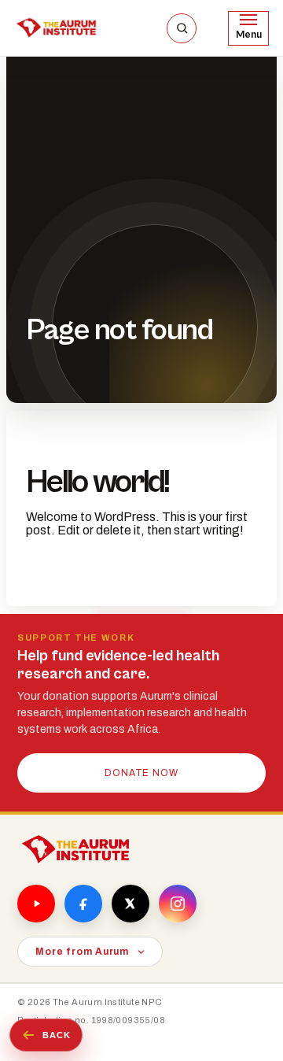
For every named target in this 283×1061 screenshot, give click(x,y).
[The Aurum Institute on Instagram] (178, 903)
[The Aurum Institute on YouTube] (36, 903)
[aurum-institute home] (56, 28)
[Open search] (182, 28)
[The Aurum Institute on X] (130, 903)
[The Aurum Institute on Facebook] (83, 903)
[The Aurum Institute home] (75, 849)
